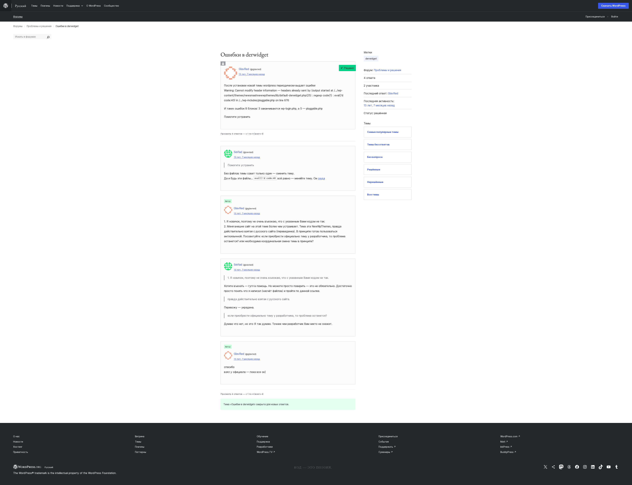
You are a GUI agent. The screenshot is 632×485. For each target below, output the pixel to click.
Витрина (139, 436)
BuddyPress (508, 452)
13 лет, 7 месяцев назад (252, 74)
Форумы (18, 16)
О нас (16, 436)
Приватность (20, 452)
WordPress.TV (266, 452)
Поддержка (263, 441)
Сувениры (386, 452)
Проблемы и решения (39, 26)
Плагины (139, 446)
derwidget (371, 58)
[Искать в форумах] (48, 36)
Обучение (262, 436)
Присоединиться (388, 436)
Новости (18, 441)
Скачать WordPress (613, 5)
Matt (504, 441)
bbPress (506, 446)
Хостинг (17, 446)
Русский (49, 467)
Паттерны (140, 452)
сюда (321, 178)
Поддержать (387, 446)
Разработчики (265, 446)
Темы (138, 441)
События (384, 441)
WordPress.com (510, 436)
